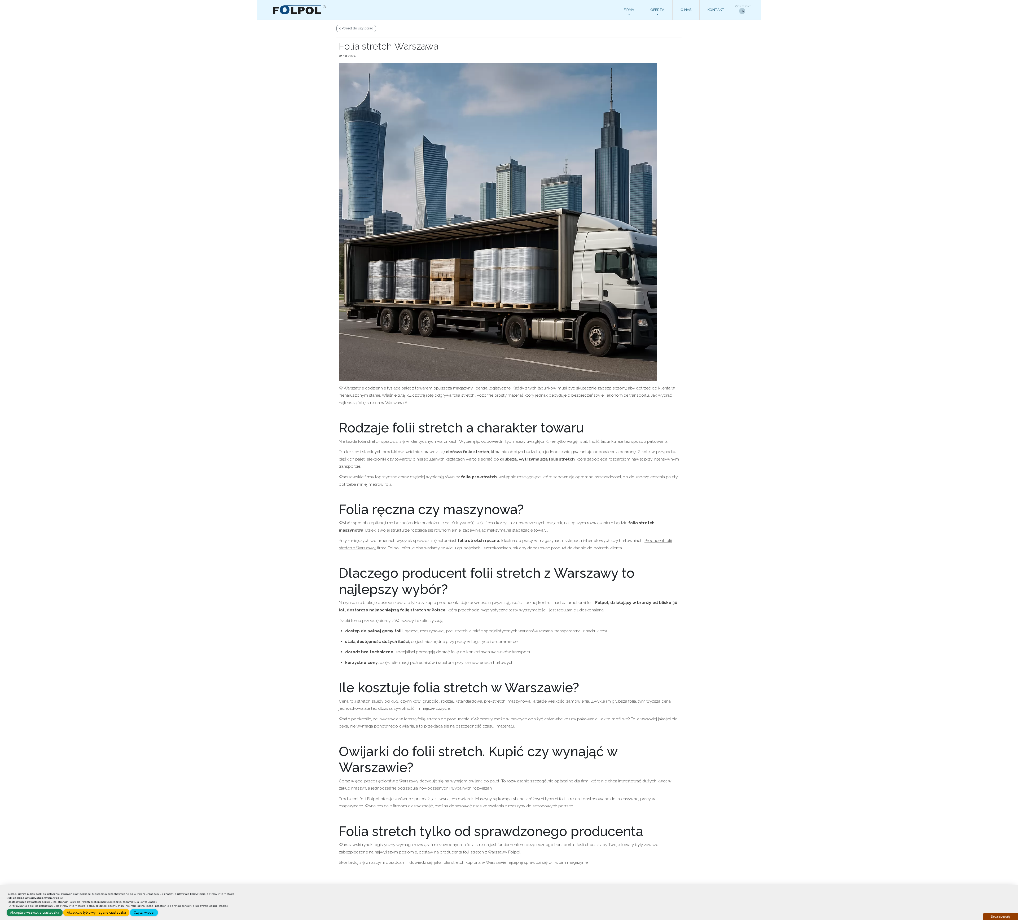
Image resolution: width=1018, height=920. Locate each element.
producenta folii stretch (462, 852)
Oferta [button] (657, 10)
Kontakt (716, 10)
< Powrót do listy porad (356, 28)
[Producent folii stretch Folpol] (300, 9)
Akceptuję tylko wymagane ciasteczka (96, 912)
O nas (686, 10)
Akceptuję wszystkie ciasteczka (34, 912)
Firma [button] (629, 10)
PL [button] (742, 11)
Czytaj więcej (144, 912)
